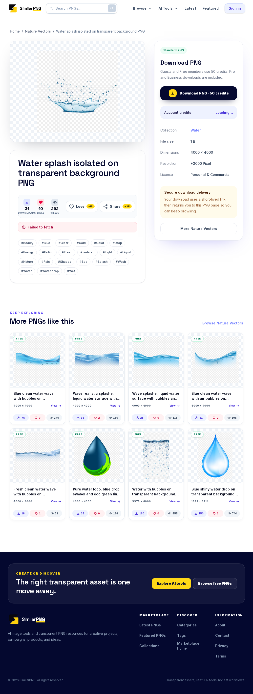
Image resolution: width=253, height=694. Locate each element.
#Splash (101, 261)
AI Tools (165, 8)
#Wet (71, 271)
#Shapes (64, 261)
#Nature (27, 261)
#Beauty (27, 243)
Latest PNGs (150, 625)
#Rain (46, 261)
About (220, 625)
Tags (181, 635)
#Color (99, 243)
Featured (211, 8)
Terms (220, 656)
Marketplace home (188, 645)
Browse (140, 8)
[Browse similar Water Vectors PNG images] (235, 436)
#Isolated (87, 252)
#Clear (63, 243)
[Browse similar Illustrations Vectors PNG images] (175, 436)
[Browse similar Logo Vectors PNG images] (116, 436)
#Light (107, 252)
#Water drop (49, 271)
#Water (26, 271)
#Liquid (125, 252)
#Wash (121, 261)
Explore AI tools (171, 583)
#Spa (83, 261)
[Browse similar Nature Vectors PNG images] (57, 340)
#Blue (46, 243)
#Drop (117, 243)
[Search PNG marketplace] (112, 8)
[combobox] (80, 8)
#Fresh (67, 252)
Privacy (221, 646)
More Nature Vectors (198, 228)
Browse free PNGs (215, 583)
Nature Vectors (38, 31)
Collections (149, 646)
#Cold (81, 243)
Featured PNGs (152, 635)
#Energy (27, 252)
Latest (190, 8)
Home (15, 31)
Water (195, 130)
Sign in (235, 8)
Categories (187, 625)
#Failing (47, 252)
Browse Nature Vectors (222, 323)
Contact (222, 635)
